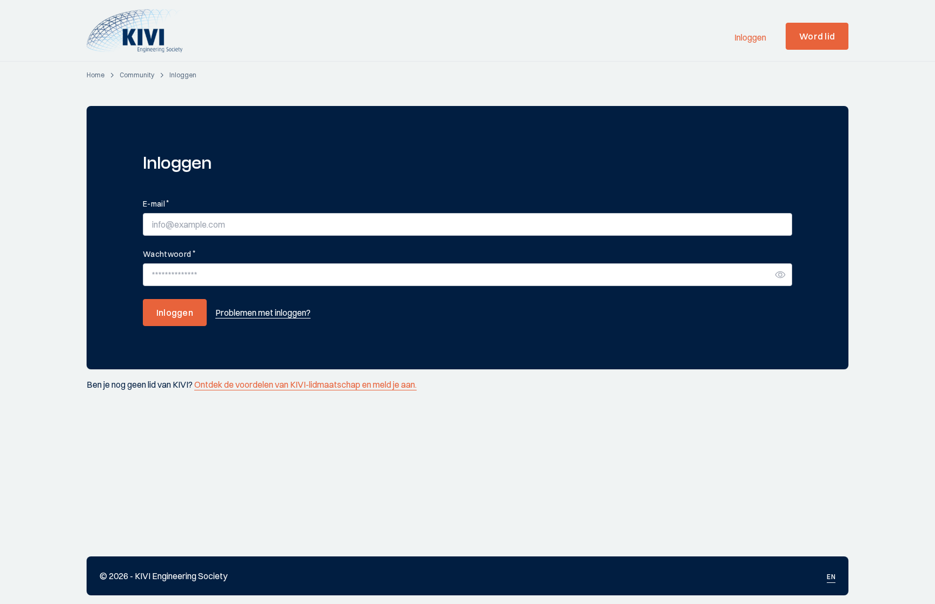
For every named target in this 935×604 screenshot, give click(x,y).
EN (831, 577)
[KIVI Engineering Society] (139, 30)
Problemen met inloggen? (263, 312)
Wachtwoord (169, 254)
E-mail (156, 203)
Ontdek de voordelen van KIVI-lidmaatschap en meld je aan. (305, 384)
